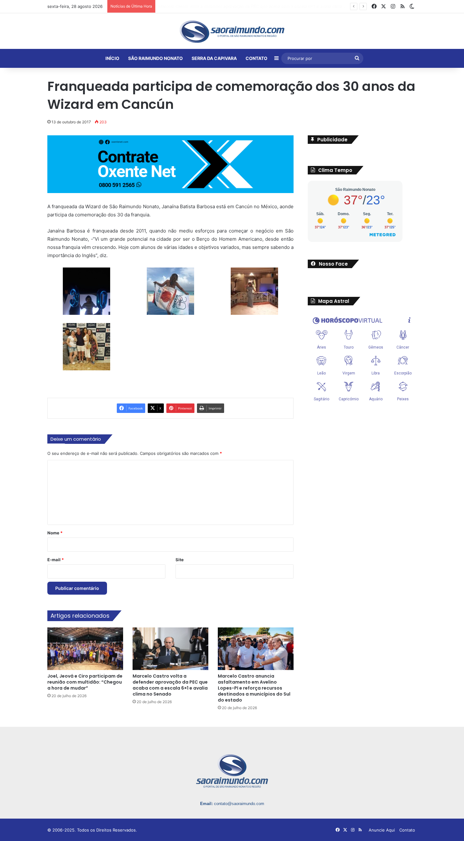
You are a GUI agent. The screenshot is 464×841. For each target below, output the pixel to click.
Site (179, 559)
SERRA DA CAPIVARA (214, 58)
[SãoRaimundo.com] (232, 31)
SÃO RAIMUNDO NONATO (155, 58)
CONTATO (256, 58)
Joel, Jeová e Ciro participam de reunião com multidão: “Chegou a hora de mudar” (84, 682)
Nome (54, 532)
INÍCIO (112, 58)
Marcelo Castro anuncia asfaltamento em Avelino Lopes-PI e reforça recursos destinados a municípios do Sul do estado (254, 688)
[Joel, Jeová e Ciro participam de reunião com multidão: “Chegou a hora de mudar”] (85, 648)
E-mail (55, 559)
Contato (407, 829)
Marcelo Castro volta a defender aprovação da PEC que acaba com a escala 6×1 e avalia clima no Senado (170, 685)
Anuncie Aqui (382, 829)
